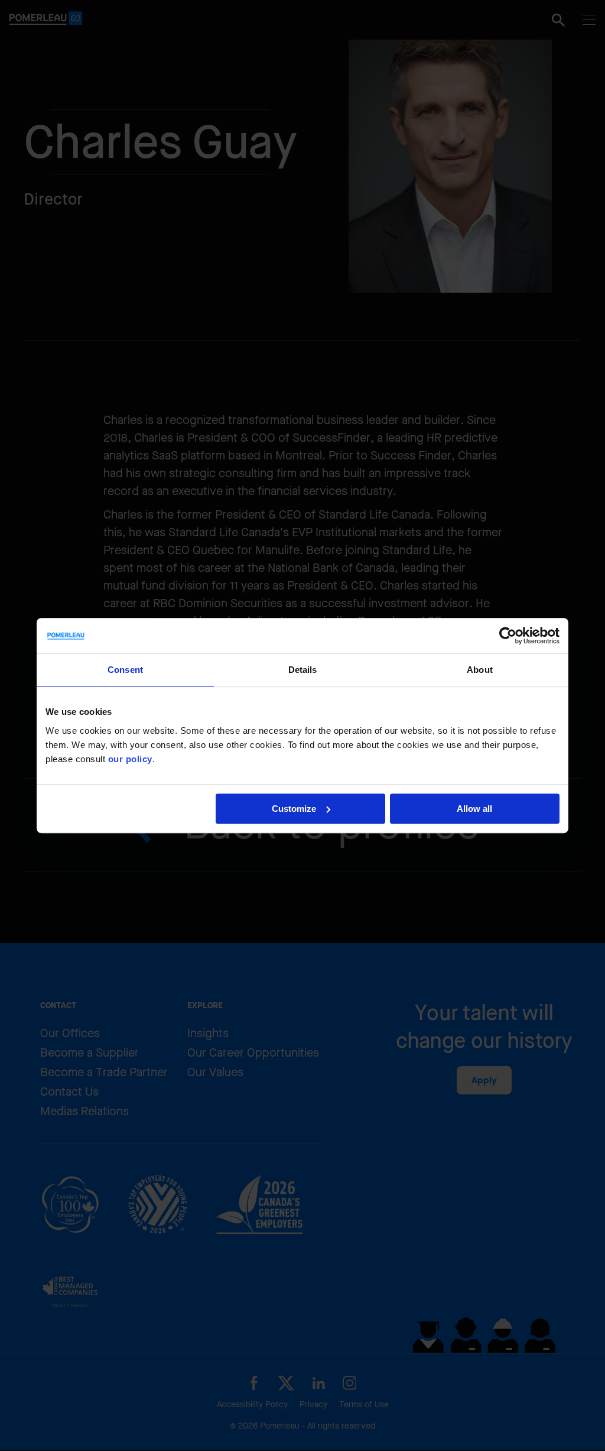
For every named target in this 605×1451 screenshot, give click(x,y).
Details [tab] (302, 670)
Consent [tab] (125, 670)
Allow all (474, 809)
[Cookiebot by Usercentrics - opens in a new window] (508, 635)
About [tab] (480, 670)
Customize (294, 809)
